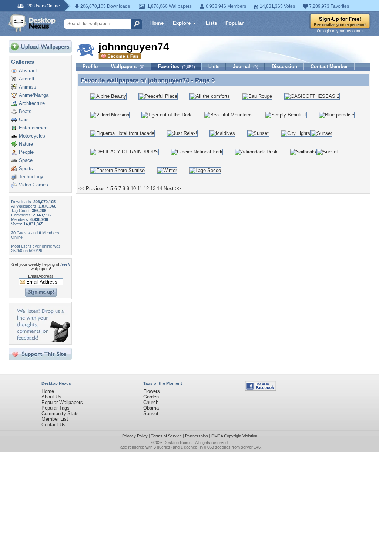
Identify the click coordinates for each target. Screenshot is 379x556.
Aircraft (26, 79)
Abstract (28, 70)
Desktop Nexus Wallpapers (32, 23)
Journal (245, 66)
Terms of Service (166, 436)
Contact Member (329, 66)
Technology (31, 176)
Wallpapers (128, 66)
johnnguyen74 (168, 80)
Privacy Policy (135, 436)
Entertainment (34, 127)
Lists (211, 23)
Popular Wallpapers (62, 402)
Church (150, 402)
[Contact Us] (42, 340)
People (26, 152)
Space (26, 160)
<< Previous (91, 188)
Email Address (41, 276)
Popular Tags (55, 408)
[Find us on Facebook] (260, 389)
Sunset (150, 413)
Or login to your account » (340, 31)
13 (152, 188)
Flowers (151, 391)
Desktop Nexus (178, 442)
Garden (151, 397)
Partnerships (196, 436)
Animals (27, 87)
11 (139, 188)
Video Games (33, 185)
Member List (54, 419)
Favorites (176, 66)
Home (157, 23)
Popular (234, 23)
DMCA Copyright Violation (234, 436)
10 (133, 188)
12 (146, 188)
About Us (51, 397)
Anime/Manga (33, 95)
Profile (90, 66)
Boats (25, 111)
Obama (151, 408)
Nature (26, 144)
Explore (182, 23)
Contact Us (53, 424)
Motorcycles (32, 136)
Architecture (32, 103)
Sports (26, 168)
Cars (24, 119)
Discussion (284, 66)
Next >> (172, 188)
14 (159, 188)
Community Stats (60, 413)
